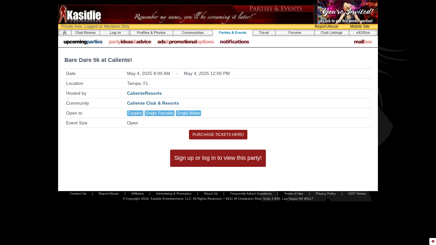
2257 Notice (357, 193)
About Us (211, 193)
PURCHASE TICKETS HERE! (218, 134)
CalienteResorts (144, 93)
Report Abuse (326, 26)
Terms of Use (293, 193)
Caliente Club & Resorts (153, 103)
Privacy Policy (326, 193)
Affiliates (137, 193)
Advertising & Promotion (174, 193)
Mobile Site (360, 26)
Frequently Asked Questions (251, 193)
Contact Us (78, 193)
